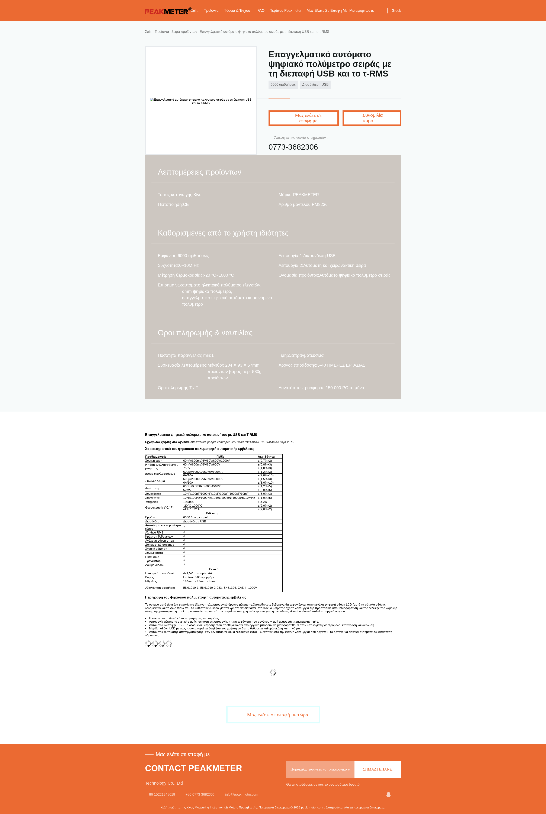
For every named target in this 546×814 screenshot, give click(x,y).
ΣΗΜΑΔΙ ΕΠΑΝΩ (377, 769)
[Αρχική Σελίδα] (168, 10)
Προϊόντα (211, 11)
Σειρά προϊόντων (184, 31)
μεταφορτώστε (361, 11)
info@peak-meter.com (241, 794)
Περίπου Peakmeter (286, 11)
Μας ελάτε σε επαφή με (327, 11)
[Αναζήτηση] (381, 10)
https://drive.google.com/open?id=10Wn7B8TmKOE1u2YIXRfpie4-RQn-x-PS (241, 442)
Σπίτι (195, 11)
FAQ (260, 11)
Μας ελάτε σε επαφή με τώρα (277, 714)
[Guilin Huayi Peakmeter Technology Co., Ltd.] (378, 794)
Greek (396, 10)
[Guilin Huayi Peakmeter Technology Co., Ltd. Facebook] (398, 794)
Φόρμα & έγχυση (238, 11)
